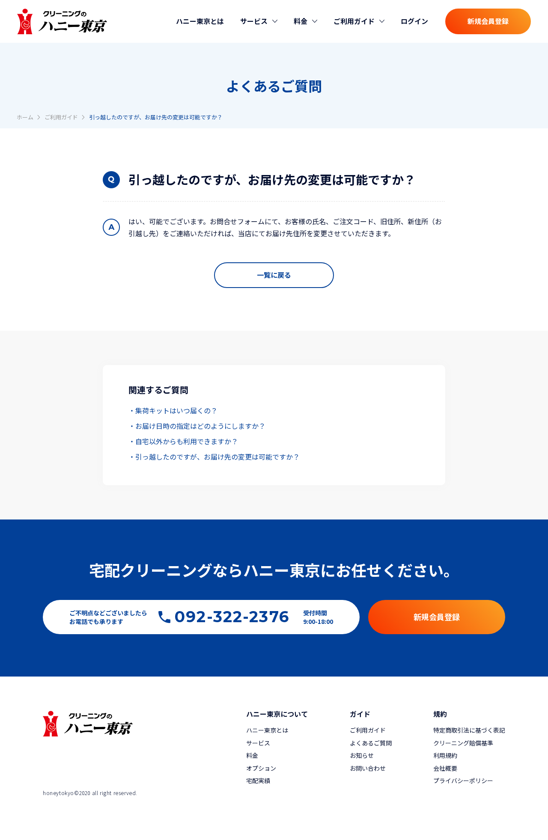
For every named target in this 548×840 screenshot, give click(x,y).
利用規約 (445, 755)
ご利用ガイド (61, 117)
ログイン (414, 21)
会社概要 (445, 768)
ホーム (25, 117)
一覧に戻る (274, 275)
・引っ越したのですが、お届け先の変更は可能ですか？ (214, 456)
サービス (258, 743)
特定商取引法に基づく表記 (469, 730)
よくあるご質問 (371, 743)
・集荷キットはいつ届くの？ (172, 410)
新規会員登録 (488, 21)
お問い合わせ (368, 768)
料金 (252, 755)
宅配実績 (258, 780)
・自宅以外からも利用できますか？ (183, 441)
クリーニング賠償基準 (463, 743)
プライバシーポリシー (463, 780)
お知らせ (362, 755)
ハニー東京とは (200, 21)
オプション (261, 768)
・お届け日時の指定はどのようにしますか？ (196, 426)
